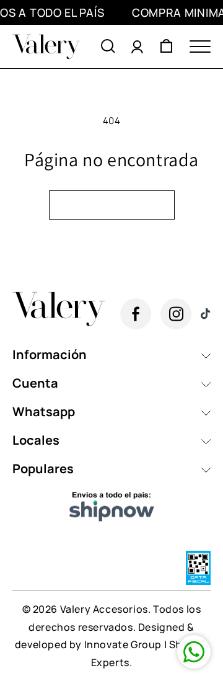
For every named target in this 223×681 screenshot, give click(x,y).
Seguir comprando (112, 204)
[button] (108, 46)
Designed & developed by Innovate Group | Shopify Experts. (111, 645)
